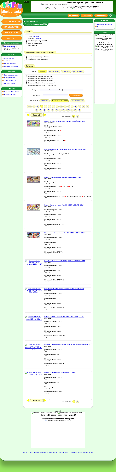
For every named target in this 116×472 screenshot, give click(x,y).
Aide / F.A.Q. (11, 38)
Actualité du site (9, 58)
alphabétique (44, 101)
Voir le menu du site (32, 21)
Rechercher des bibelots (104, 24)
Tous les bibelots (11, 21)
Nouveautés (11, 55)
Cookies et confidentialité (40, 452)
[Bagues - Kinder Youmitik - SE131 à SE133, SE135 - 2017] (33, 182)
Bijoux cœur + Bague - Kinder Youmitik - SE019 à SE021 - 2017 (64, 233)
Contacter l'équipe (10, 83)
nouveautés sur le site (77, 101)
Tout (29, 106)
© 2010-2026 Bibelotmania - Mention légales (79, 452)
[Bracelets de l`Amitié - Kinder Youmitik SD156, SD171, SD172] (33, 292)
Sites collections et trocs (11, 92)
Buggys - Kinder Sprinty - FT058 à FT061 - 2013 (59, 372)
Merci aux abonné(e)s (11, 66)
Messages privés (9, 78)
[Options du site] (110, 15)
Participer (11, 71)
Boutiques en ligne (10, 94)
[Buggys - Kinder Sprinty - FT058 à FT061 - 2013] (33, 374)
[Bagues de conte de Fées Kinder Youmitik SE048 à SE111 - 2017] (33, 126)
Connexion (87, 15)
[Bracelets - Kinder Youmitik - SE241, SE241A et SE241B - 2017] (33, 264)
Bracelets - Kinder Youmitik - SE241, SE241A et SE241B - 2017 (64, 261)
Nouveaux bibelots (10, 63)
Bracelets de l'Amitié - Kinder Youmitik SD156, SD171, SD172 (64, 289)
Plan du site (53, 452)
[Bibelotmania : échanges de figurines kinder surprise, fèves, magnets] (11, 15)
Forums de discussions (11, 75)
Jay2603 (36, 36)
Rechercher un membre (104, 27)
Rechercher (104, 21)
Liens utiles (11, 88)
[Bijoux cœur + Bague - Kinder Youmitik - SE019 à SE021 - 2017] (33, 238)
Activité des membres (10, 61)
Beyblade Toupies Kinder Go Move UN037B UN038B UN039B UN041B (67, 345)
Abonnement (101, 15)
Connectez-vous (9, 46)
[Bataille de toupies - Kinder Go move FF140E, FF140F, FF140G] (33, 320)
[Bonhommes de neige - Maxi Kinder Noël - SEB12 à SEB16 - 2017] (33, 155)
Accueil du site (27, 452)
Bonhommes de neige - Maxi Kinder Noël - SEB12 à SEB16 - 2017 (65, 149)
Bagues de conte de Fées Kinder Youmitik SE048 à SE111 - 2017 (65, 121)
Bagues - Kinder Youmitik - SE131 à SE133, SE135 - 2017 (62, 177)
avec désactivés (78, 71)
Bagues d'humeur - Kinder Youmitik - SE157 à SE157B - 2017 (63, 205)
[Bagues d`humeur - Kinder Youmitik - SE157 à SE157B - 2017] (33, 210)
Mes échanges (11, 33)
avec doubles (66, 71)
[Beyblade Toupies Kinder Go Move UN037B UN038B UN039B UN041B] (33, 349)
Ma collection (11, 27)
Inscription (73, 15)
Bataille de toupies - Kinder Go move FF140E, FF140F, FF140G (64, 317)
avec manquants (54, 71)
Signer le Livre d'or (10, 80)
